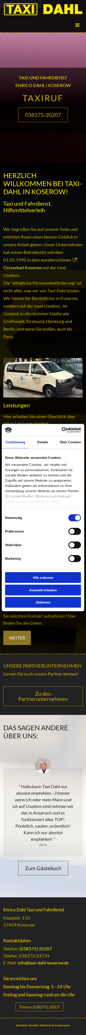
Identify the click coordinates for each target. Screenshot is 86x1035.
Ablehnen (43, 602)
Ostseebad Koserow (22, 267)
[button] (43, 115)
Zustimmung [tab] (15, 442)
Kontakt (33, 1025)
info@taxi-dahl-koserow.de (43, 962)
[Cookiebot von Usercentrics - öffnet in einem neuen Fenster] (62, 430)
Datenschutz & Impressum (55, 1025)
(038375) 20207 (35, 948)
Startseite (21, 1025)
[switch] (74, 531)
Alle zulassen (43, 577)
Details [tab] (42, 442)
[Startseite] (43, 9)
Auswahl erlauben (43, 590)
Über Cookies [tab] (70, 442)
